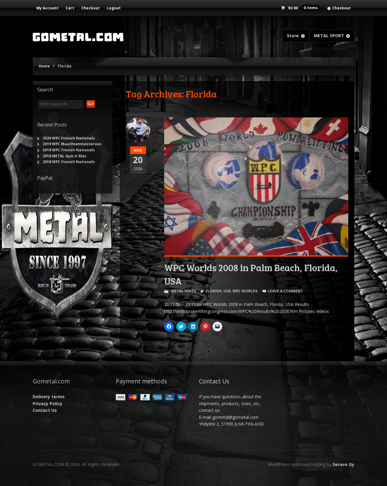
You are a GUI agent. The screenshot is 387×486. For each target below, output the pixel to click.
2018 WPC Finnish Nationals (69, 161)
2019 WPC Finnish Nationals (69, 150)
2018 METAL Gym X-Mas (64, 156)
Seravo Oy (343, 464)
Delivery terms (49, 396)
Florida (214, 291)
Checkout (90, 8)
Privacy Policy (47, 403)
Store (293, 35)
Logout (114, 8)
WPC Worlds (245, 291)
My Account (47, 8)
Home (44, 66)
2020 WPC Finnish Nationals (69, 138)
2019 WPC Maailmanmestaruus (72, 143)
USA (227, 291)
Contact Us (45, 410)
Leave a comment (285, 291)
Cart (70, 8)
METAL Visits (183, 291)
